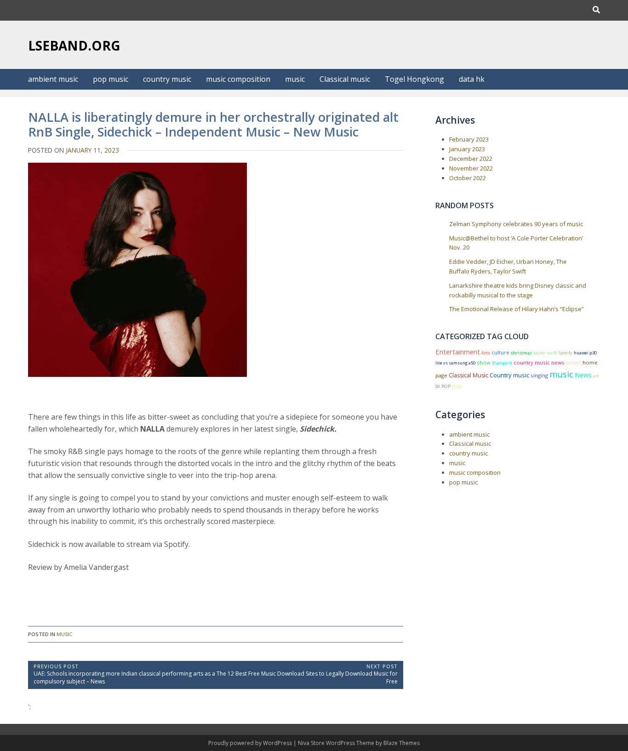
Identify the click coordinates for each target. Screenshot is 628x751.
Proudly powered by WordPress (250, 743)
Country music (509, 375)
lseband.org (74, 45)
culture (500, 352)
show (484, 362)
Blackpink (502, 363)
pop (457, 386)
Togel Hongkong (414, 79)
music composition (238, 79)
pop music (110, 79)
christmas (521, 353)
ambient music (53, 79)
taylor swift (545, 353)
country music (167, 79)
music (295, 79)
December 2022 (470, 158)
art (596, 376)
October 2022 (467, 178)
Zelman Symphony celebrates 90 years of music (516, 224)
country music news (539, 362)
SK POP (443, 386)
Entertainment (457, 351)
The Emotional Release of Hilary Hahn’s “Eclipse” (516, 309)
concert (573, 362)
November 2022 (471, 168)
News (583, 374)
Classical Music (468, 375)
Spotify (565, 353)
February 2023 (469, 139)
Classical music (345, 79)
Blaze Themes (401, 743)
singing (539, 375)
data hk (472, 79)
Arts (485, 353)
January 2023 (467, 149)
